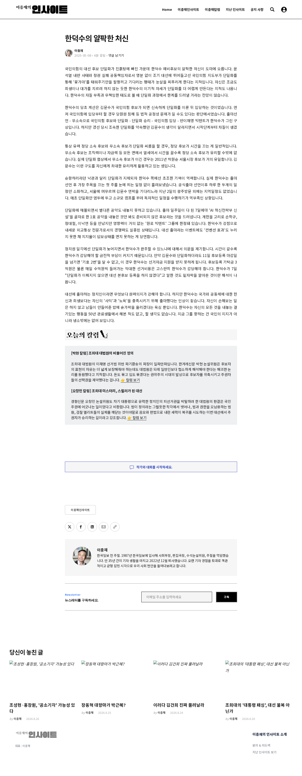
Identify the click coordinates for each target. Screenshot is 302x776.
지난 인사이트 (235, 9)
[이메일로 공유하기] (103, 527)
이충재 (102, 550)
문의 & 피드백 (261, 745)
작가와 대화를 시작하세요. (154, 467)
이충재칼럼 (212, 9)
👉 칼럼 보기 (130, 379)
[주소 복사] (115, 527)
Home (167, 9)
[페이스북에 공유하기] (81, 527)
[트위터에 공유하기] (69, 527)
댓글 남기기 (116, 55)
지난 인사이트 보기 (264, 752)
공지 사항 (257, 9)
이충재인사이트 (188, 9)
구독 (226, 597)
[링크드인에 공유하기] (92, 527)
